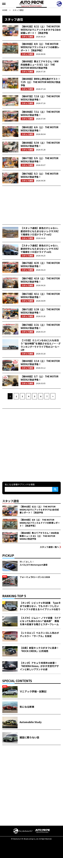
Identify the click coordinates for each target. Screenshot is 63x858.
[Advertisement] (31, 205)
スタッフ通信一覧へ (49, 546)
